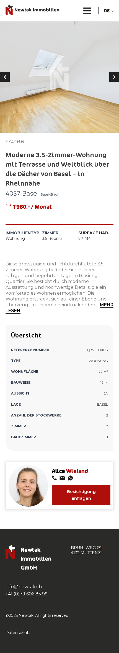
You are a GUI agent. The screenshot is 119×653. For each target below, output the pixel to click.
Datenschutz (18, 632)
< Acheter (15, 141)
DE (107, 11)
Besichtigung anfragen (81, 495)
